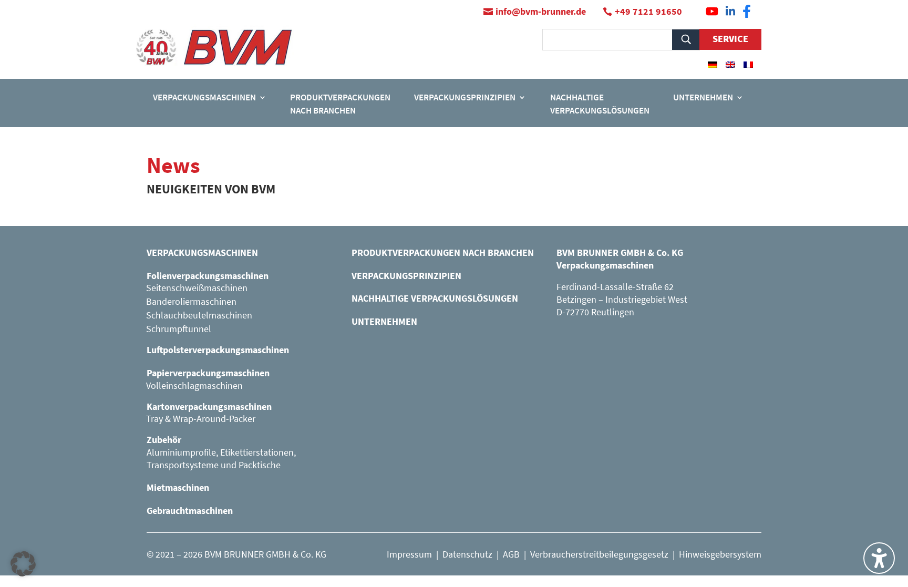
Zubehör (164, 440)
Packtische (260, 465)
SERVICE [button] (730, 39)
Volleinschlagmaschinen (194, 385)
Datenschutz (467, 554)
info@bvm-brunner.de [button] (541, 11)
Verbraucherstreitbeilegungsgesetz (599, 554)
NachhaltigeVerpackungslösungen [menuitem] (599, 104)
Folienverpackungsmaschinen (208, 276)
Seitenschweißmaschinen (196, 288)
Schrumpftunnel (178, 329)
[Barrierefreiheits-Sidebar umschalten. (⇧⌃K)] (879, 558)
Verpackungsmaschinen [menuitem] (204, 97)
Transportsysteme (183, 465)
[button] (23, 564)
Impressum (409, 554)
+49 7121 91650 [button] (648, 11)
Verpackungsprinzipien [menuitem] (464, 97)
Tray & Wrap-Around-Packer (200, 419)
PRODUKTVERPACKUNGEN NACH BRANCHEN (443, 252)
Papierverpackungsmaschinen (208, 373)
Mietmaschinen (178, 487)
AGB (511, 554)
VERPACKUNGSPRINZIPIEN (406, 276)
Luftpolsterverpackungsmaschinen (218, 350)
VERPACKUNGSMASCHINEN (202, 252)
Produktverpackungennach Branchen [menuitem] (340, 104)
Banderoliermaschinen (191, 301)
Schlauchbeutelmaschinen (199, 315)
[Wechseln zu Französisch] (748, 64)
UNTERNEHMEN (384, 321)
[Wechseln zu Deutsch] (712, 64)
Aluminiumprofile (181, 452)
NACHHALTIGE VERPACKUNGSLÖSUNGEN (435, 298)
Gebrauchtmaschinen (190, 510)
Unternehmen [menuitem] (703, 97)
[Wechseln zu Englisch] (730, 64)
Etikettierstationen (257, 452)
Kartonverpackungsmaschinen (209, 406)
